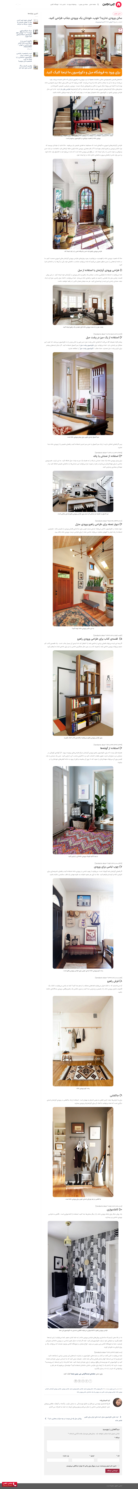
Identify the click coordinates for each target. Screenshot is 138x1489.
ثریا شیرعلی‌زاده (99, 22)
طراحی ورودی (65, 1389)
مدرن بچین (117, 14)
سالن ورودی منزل (88, 1389)
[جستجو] (98, 4)
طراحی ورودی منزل (110, 1392)
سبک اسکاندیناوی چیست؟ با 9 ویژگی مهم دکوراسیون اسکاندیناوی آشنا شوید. (24, 33)
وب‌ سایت (66, 1456)
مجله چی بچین (83, 5)
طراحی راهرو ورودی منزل (76, 1389)
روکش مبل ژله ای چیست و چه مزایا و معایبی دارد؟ (64, 1418)
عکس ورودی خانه (81, 1392)
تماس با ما (63, 5)
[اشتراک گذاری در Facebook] (90, 1381)
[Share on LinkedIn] (75, 1381)
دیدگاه (117, 1438)
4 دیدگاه (30, 26)
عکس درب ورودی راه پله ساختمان (96, 1392)
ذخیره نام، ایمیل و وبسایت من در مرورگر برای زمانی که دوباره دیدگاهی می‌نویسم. (91, 1466)
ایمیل (92, 1456)
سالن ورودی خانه (98, 1389)
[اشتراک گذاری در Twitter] (86, 1381)
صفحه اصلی (92, 5)
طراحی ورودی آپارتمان (55, 1389)
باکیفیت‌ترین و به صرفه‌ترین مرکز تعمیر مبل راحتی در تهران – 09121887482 (25, 44)
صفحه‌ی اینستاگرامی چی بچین (85, 1374)
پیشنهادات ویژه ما (71, 5)
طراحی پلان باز (65, 89)
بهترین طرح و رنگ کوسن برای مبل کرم (25, 67)
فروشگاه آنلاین (54, 5)
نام (118, 1456)
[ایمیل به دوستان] (83, 1381)
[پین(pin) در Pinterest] (79, 1381)
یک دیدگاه (29, 49)
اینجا (72, 1374)
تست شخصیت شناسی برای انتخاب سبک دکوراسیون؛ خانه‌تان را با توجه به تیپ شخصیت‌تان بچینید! (24, 57)
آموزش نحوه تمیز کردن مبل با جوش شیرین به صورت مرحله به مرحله (24, 22)
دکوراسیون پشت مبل (87, 345)
